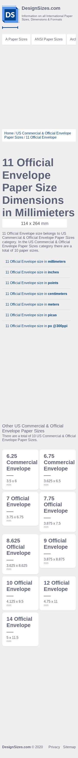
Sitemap (69, 747)
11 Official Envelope (41, 137)
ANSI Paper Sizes (49, 39)
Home (9, 133)
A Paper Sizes (16, 39)
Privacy (54, 747)
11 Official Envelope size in (35, 261)
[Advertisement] (39, 86)
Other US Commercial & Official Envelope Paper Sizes (32, 428)
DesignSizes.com (16, 747)
